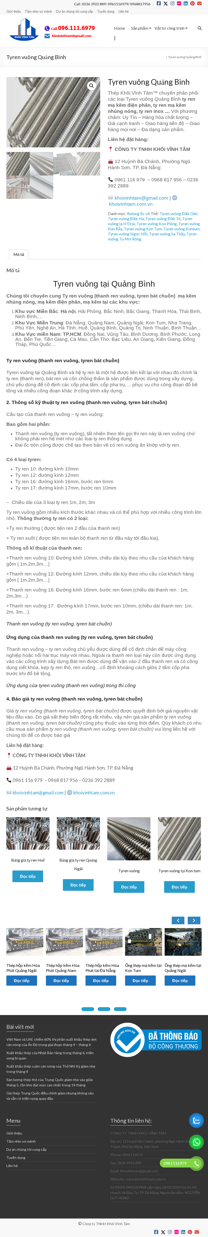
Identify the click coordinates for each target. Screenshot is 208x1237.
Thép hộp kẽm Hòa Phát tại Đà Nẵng (62, 968)
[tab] (87, 1009)
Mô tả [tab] (18, 254)
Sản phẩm (139, 28)
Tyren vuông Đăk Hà (126, 218)
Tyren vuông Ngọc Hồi (127, 233)
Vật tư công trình (169, 28)
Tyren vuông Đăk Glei (178, 213)
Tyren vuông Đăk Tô (163, 218)
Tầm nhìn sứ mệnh (38, 11)
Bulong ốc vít (138, 213)
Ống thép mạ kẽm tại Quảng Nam (183, 968)
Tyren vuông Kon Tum (143, 228)
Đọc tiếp (28, 876)
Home (119, 28)
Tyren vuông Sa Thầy (167, 233)
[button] (91, 85)
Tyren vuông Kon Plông (156, 223)
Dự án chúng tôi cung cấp (74, 11)
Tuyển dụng (105, 11)
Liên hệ (123, 11)
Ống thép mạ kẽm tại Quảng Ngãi (143, 968)
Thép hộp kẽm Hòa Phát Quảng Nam (23, 968)
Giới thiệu (13, 11)
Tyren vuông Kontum (181, 228)
